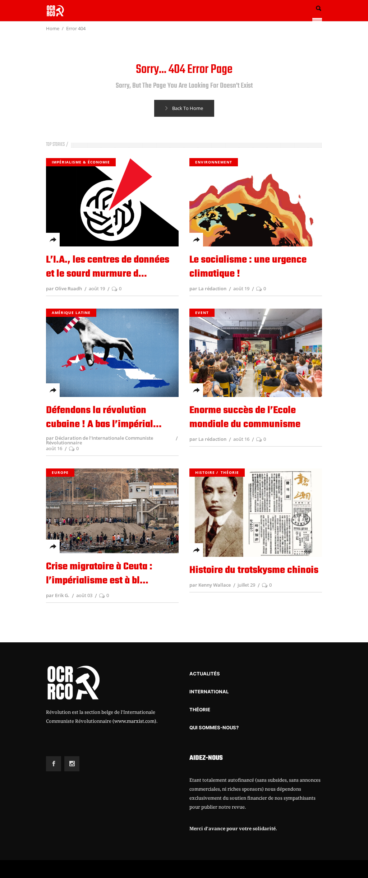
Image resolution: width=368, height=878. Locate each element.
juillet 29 (246, 585)
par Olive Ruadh (64, 288)
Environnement (213, 162)
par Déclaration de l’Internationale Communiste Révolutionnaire (99, 440)
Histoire (205, 472)
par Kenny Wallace (210, 585)
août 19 (97, 288)
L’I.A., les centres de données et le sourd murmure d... (107, 267)
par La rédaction (207, 288)
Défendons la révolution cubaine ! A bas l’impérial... (104, 417)
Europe (60, 472)
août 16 (54, 448)
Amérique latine (71, 312)
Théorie (230, 472)
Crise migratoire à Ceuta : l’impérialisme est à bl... (99, 574)
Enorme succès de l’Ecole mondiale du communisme (244, 417)
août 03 (84, 595)
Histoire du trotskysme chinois (253, 570)
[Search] (318, 8)
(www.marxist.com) (134, 721)
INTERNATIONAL (209, 691)
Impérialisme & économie (81, 162)
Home (52, 28)
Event (202, 312)
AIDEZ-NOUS (206, 758)
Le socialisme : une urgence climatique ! (248, 267)
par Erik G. (57, 595)
